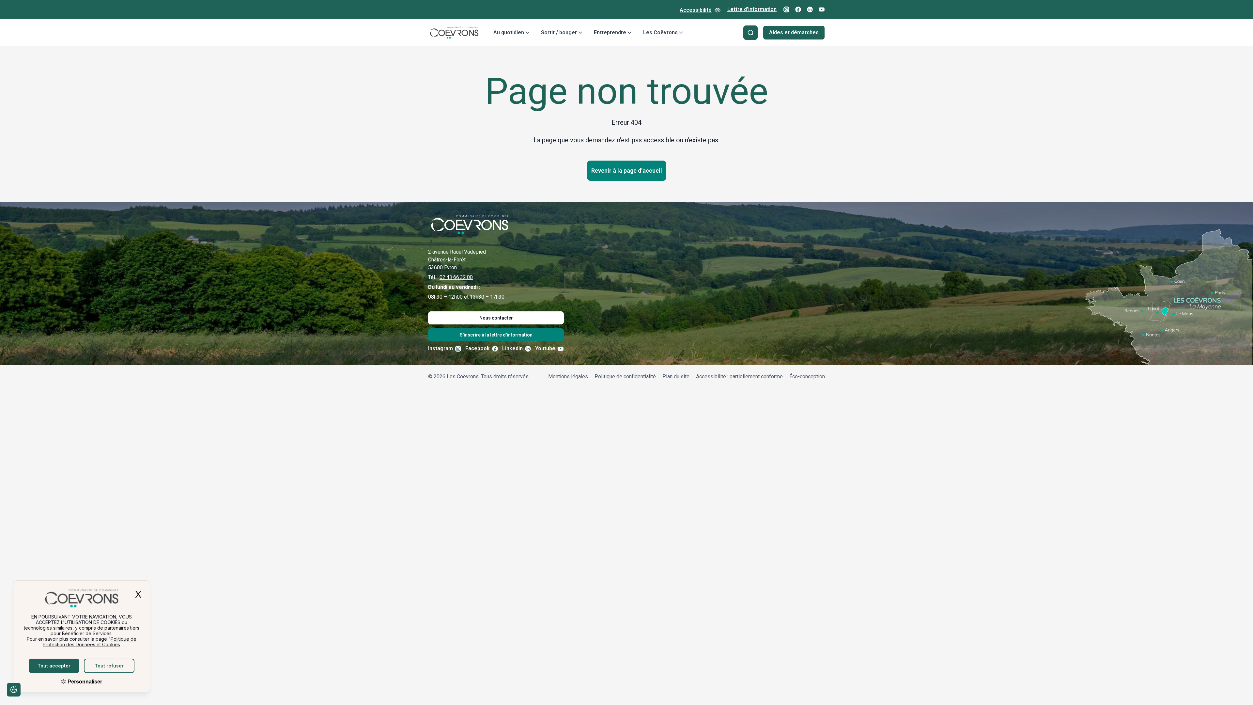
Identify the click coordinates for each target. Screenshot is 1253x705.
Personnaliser (84, 681)
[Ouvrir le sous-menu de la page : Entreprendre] (629, 32)
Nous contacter (496, 318)
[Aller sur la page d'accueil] (454, 32)
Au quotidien (508, 32)
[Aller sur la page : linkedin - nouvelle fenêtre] (810, 9)
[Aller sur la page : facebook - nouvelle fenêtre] (798, 9)
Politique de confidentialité (625, 376)
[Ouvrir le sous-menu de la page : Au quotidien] (527, 32)
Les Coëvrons (660, 32)
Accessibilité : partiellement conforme (739, 376)
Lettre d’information (752, 9)
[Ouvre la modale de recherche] (750, 32)
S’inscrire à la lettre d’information (496, 334)
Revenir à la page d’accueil (626, 170)
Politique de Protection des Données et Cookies (89, 641)
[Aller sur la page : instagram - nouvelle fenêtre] (786, 9)
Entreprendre (610, 32)
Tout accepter (54, 665)
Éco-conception (807, 376)
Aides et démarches (794, 32)
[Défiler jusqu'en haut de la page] (1239, 690)
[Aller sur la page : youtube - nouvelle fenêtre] (821, 9)
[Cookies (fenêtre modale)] (13, 691)
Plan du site (675, 376)
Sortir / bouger (559, 32)
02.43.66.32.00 (456, 277)
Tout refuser (109, 665)
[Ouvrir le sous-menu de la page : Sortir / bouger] (580, 32)
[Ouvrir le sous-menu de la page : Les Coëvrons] (681, 32)
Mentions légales (568, 376)
